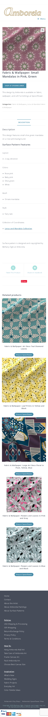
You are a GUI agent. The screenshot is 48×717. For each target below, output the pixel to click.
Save (25, 281)
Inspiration (9, 671)
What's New (9, 675)
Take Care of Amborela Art (15, 653)
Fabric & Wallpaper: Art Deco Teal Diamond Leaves (24, 347)
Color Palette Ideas (12, 690)
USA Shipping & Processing (15, 624)
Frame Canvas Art (11, 657)
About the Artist (11, 603)
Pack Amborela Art (12, 660)
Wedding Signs (10, 679)
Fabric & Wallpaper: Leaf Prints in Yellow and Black (24, 407)
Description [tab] (24, 122)
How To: (7, 646)
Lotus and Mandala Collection (18, 228)
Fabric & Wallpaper (19, 104)
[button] (42, 30)
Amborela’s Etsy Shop (12, 701)
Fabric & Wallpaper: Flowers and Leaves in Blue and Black (24, 567)
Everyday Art (9, 686)
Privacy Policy (10, 635)
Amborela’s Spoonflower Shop (33, 701)
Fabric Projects (10, 682)
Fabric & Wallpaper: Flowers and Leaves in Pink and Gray (24, 517)
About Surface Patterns (14, 610)
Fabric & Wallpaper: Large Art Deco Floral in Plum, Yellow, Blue (24, 466)
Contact (7, 599)
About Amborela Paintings (15, 607)
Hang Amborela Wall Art (14, 649)
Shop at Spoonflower (14, 86)
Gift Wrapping (10, 627)
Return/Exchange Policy (14, 631)
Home (6, 596)
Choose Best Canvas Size (14, 664)
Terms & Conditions (12, 639)
